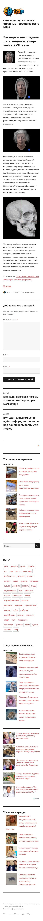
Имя (5, 355)
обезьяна (29, 590)
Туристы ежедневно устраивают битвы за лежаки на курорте (27, 657)
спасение (30, 615)
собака (20, 615)
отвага (7, 595)
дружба (31, 566)
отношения (17, 595)
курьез (7, 585)
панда (27, 595)
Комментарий (10, 320)
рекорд (7, 610)
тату (13, 619)
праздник (18, 605)
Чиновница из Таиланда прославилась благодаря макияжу (28, 851)
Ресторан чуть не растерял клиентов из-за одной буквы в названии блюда (29, 864)
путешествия (30, 605)
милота (25, 585)
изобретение (9, 576)
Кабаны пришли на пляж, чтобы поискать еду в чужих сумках (29, 513)
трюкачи (19, 624)
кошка (15, 581)
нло (20, 590)
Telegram (29, 914)
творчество (23, 619)
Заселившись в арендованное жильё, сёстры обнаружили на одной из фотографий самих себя (21, 822)
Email (6, 366)
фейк (27, 624)
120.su (9, 292)
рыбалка (24, 610)
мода (33, 585)
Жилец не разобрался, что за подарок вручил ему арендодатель (29, 471)
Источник (7, 286)
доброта (14, 566)
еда (11, 571)
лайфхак (16, 585)
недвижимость (10, 590)
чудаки (35, 624)
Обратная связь (8, 914)
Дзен (24, 914)
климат (30, 576)
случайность (9, 615)
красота (24, 581)
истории (21, 576)
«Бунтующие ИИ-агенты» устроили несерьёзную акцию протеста (29, 526)
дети (6, 566)
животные (27, 571)
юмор (16, 629)
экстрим (7, 629)
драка (22, 566)
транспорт (8, 624)
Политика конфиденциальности (13, 909)
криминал (34, 581)
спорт (6, 619)
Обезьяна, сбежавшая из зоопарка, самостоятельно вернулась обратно (29, 700)
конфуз (7, 581)
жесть (17, 571)
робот (15, 610)
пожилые (8, 605)
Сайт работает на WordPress (14, 906)
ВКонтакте (17, 914)
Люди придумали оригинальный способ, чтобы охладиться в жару (29, 837)
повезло (24, 600)
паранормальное (28, 292)
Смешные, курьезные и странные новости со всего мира (21, 23)
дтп (5, 571)
